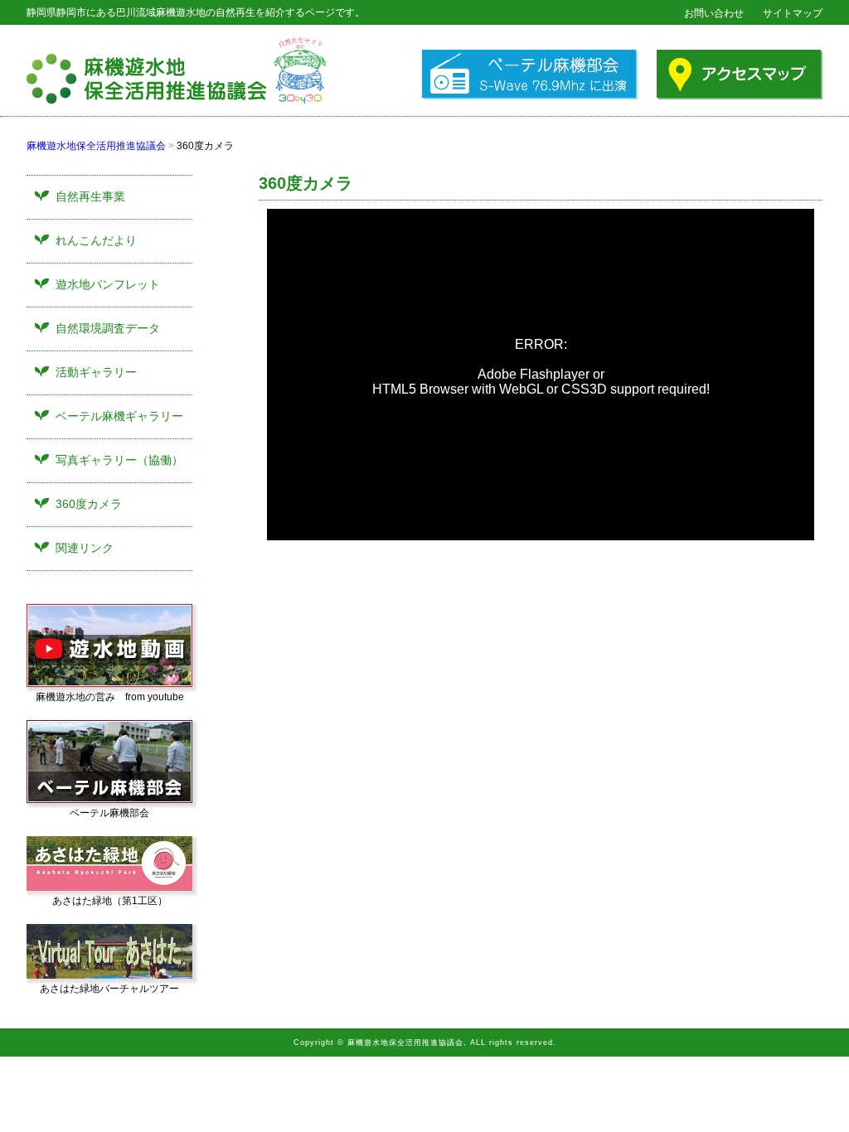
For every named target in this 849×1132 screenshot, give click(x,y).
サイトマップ (792, 13)
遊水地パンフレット (108, 284)
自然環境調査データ (108, 328)
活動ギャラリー (96, 372)
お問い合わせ (714, 13)
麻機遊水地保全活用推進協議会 (96, 146)
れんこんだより (96, 240)
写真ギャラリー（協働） (119, 460)
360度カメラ (89, 503)
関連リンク (85, 547)
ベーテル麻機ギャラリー (119, 416)
